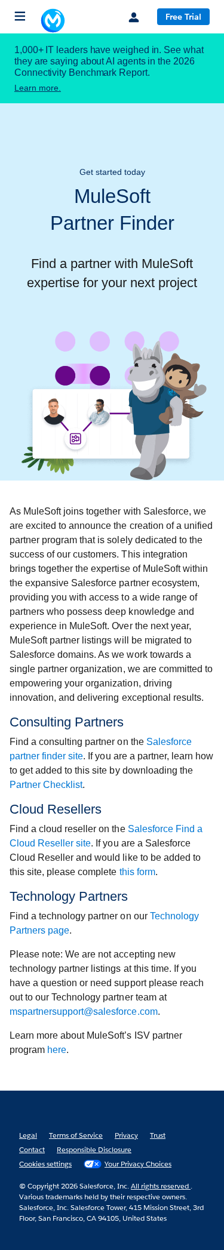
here (56, 1050)
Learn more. (37, 88)
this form (137, 872)
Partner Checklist (46, 785)
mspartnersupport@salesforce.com (84, 1011)
